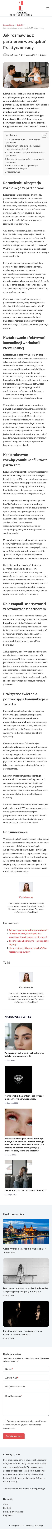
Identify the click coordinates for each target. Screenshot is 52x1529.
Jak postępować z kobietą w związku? (28, 930)
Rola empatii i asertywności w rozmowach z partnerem (25, 160)
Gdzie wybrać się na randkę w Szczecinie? (24, 1248)
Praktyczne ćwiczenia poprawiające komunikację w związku (22, 167)
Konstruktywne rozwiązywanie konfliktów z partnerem (26, 154)
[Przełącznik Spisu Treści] (43, 135)
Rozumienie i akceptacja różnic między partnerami (23, 141)
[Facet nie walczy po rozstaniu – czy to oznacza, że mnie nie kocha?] (26, 1314)
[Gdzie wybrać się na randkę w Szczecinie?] (26, 1231)
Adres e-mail (11, 1377)
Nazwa (9, 1369)
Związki (43, 55)
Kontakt (7, 1508)
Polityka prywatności (13, 1511)
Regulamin (8, 1515)
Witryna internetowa (15, 1386)
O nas (6, 1504)
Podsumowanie (13, 172)
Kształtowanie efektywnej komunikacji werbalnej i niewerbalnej (23, 147)
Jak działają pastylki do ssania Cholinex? (25, 1190)
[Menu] (47, 8)
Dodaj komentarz (13, 1396)
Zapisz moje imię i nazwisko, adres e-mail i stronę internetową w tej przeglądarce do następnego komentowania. (24, 1425)
